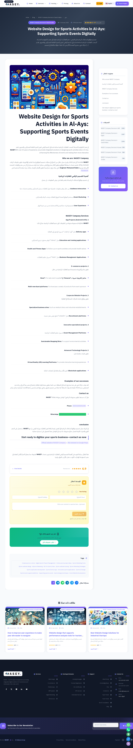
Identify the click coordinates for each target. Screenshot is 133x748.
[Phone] (128, 730)
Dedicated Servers (77, 695)
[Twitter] (72, 583)
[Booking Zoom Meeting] (128, 739)
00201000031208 (79, 406)
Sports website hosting (62, 566)
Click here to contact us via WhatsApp (73, 414)
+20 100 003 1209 (124, 686)
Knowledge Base (104, 683)
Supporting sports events (46, 573)
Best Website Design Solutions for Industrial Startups (105, 634)
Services (41, 4)
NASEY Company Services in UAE (112, 128)
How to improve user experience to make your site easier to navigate (25, 634)
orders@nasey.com (124, 691)
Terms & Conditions (71, 740)
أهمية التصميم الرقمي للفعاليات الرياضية (112, 84)
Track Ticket (105, 699)
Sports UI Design (81, 570)
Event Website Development (77, 573)
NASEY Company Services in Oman (112, 152)
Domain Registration (76, 683)
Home (31, 4)
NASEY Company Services (109, 89)
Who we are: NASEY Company (111, 79)
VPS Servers (78, 691)
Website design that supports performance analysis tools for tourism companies (65, 636)
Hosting (53, 4)
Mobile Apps (51, 687)
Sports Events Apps (51, 570)
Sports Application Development (36, 570)
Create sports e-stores (28, 563)
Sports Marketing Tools (79, 563)
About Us (77, 4)
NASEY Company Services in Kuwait (112, 147)
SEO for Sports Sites (49, 566)
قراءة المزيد (11, 649)
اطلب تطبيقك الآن (48, 542)
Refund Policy (81, 740)
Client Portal (106, 679)
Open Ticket (105, 695)
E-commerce (51, 683)
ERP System (52, 691)
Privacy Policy (60, 740)
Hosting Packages (77, 679)
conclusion (105, 103)
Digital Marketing (50, 695)
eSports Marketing (37, 566)
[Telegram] (58, 583)
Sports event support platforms (29, 573)
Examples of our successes (110, 94)
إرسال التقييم (78, 514)
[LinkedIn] (67, 583)
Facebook (84, 170)
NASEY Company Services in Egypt (112, 134)
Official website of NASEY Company (54, 443)
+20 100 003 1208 (124, 680)
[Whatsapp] (128, 725)
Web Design (51, 679)
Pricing (66, 4)
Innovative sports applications (66, 570)
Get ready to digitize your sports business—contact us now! (111, 109)
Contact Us (106, 691)
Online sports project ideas (64, 563)
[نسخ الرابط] (53, 583)
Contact (88, 4)
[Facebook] (76, 583)
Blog (33, 17)
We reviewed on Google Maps (78, 443)
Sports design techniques (61, 573)
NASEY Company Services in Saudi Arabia (49, 17)
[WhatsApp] (62, 583)
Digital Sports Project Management (45, 563)
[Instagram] (16, 689)
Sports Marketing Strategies (78, 566)
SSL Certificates (77, 687)
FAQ (108, 687)
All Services (52, 699)
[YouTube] (26, 689)
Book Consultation (104, 703)
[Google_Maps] (128, 734)
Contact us (105, 98)
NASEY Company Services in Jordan (112, 158)
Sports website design (25, 566)
